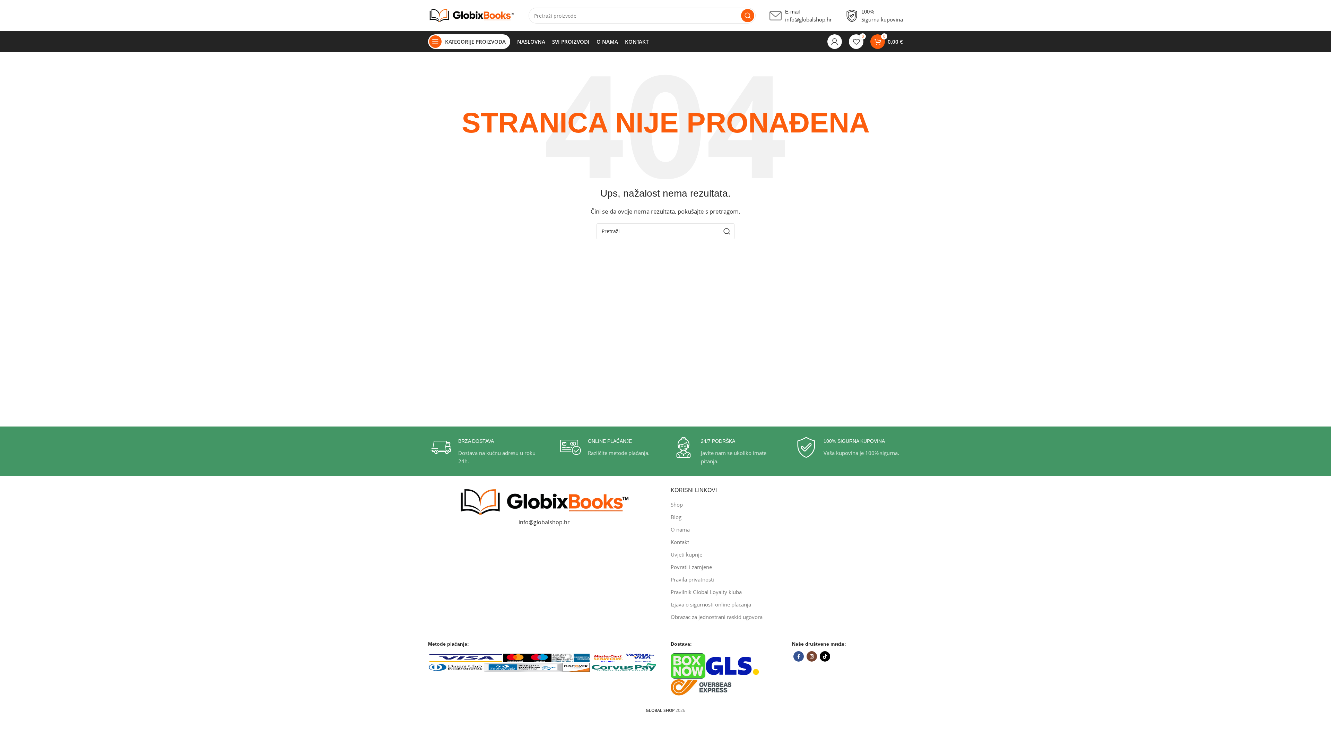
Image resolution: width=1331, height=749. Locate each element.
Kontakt (680, 542)
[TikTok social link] (825, 656)
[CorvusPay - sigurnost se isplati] (624, 666)
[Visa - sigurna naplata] (465, 657)
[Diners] (456, 666)
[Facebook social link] (798, 656)
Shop (677, 504)
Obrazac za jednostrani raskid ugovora (717, 616)
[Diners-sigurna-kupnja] (523, 666)
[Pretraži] (747, 15)
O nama (680, 529)
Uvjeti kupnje (686, 554)
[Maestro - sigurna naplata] (539, 657)
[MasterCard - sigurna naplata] (515, 657)
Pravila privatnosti (692, 579)
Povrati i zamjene (691, 566)
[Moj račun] (834, 42)
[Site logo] (471, 14)
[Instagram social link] (812, 656)
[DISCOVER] (576, 666)
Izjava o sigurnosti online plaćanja (711, 604)
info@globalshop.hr (544, 522)
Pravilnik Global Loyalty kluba (706, 591)
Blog (676, 517)
